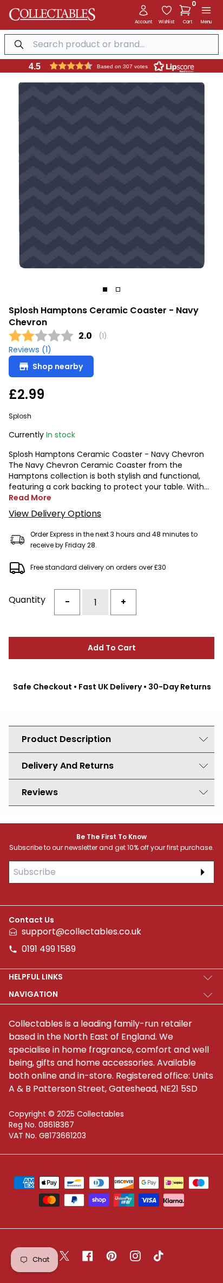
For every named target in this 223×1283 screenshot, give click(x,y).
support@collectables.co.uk (81, 931)
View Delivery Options (55, 513)
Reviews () (30, 350)
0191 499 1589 (49, 949)
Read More (30, 497)
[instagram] (135, 1255)
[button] (187, 10)
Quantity (27, 600)
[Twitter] (64, 1256)
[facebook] (87, 1255)
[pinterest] (111, 1255)
